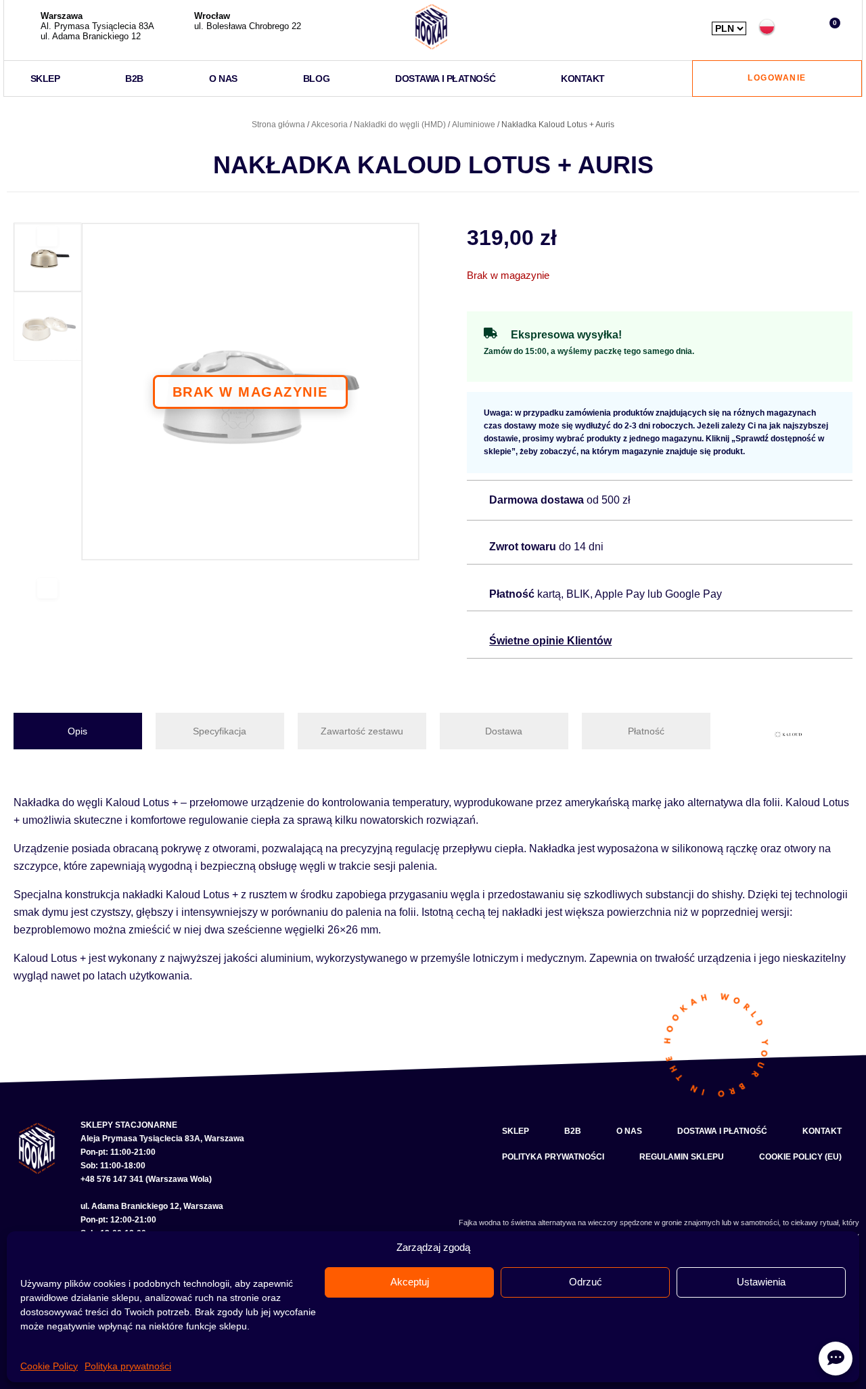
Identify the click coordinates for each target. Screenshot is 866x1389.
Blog (316, 78)
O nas (223, 78)
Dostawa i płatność (445, 78)
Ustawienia (761, 1281)
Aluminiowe (473, 124)
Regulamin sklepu (681, 1157)
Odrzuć (585, 1281)
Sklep (45, 78)
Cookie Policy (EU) (800, 1157)
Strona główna (278, 124)
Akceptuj (409, 1281)
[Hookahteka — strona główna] (431, 26)
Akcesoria (329, 124)
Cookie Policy (49, 1366)
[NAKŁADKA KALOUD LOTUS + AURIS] (250, 392)
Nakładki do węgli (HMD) (400, 124)
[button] (799, 27)
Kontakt (583, 78)
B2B (134, 78)
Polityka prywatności (128, 1366)
